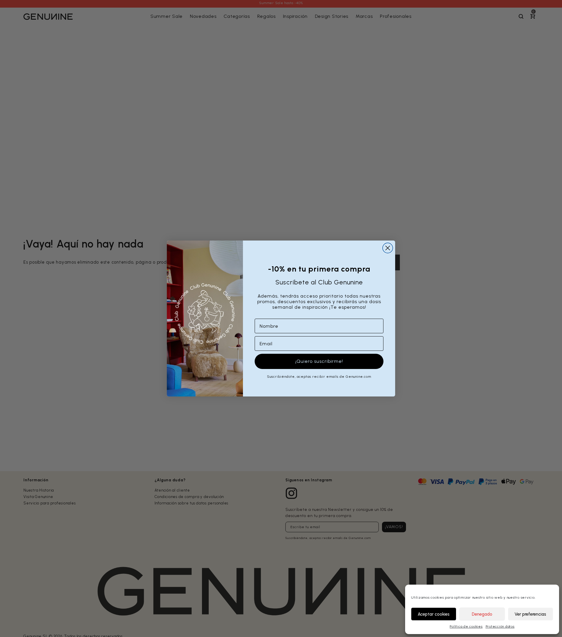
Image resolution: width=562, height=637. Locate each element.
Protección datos (500, 626)
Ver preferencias (530, 614)
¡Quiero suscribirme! (319, 361)
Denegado (482, 614)
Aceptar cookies (434, 614)
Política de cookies (466, 626)
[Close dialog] (388, 248)
